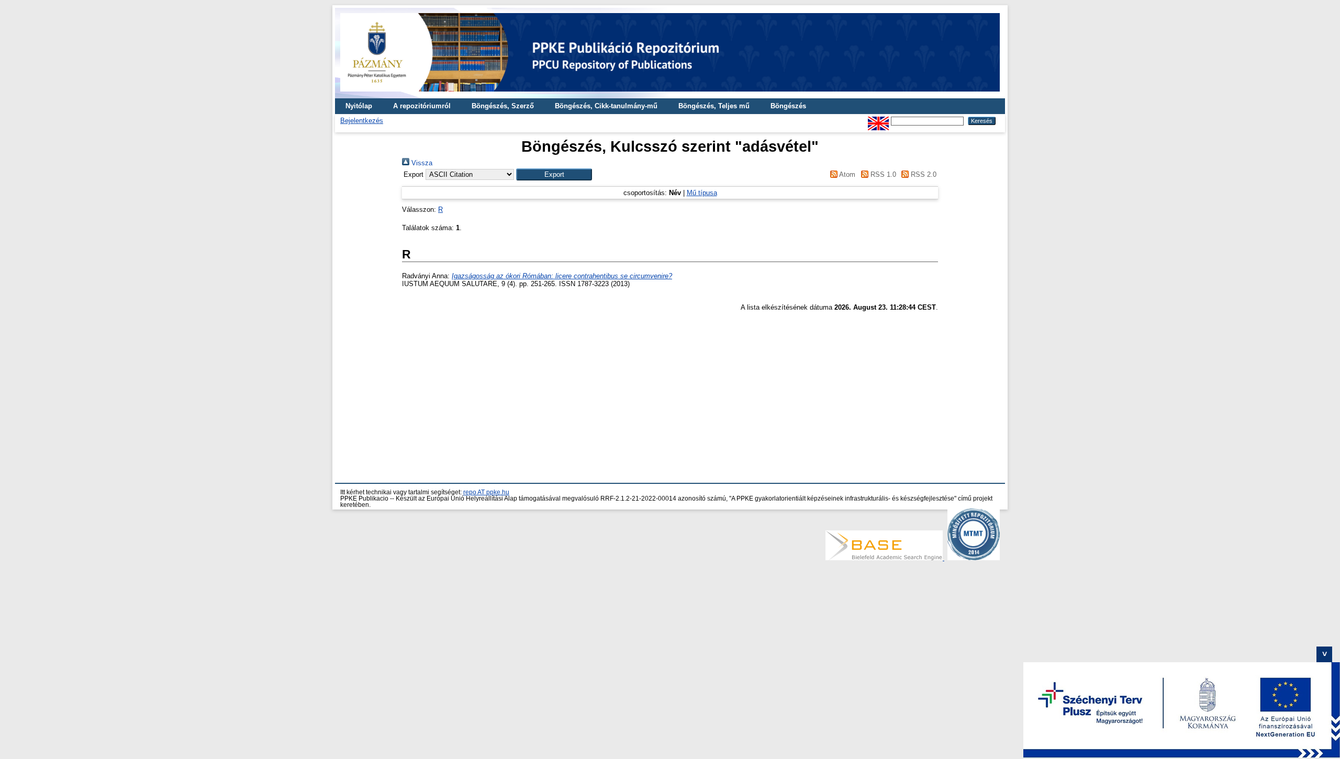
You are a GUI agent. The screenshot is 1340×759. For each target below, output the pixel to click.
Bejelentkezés (361, 120)
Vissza (420, 163)
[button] (554, 174)
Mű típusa (702, 193)
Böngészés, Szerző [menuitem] (503, 106)
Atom (846, 174)
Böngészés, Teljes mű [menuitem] (714, 106)
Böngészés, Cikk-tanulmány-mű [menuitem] (606, 106)
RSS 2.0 (922, 174)
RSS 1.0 (882, 174)
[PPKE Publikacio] (670, 94)
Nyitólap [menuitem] (358, 106)
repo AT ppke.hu (486, 492)
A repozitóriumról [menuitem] (422, 106)
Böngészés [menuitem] (788, 106)
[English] (878, 120)
